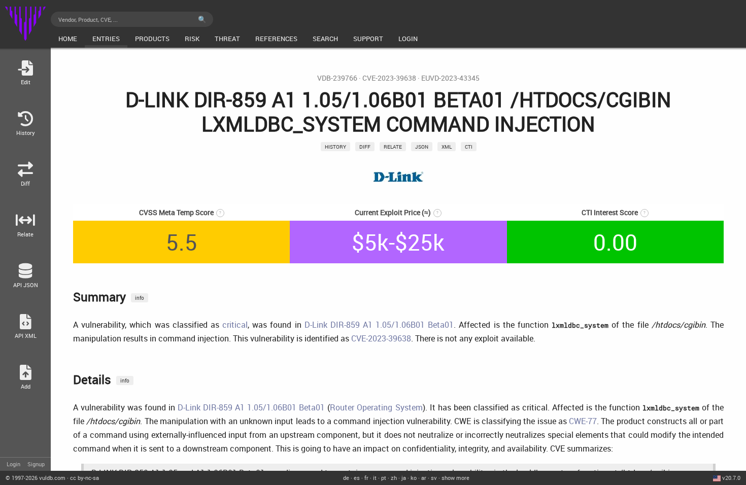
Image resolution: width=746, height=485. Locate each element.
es (357, 477)
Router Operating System (376, 407)
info (139, 297)
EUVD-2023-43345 (450, 78)
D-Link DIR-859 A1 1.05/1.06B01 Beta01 (379, 324)
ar (423, 477)
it (375, 477)
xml (447, 146)
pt (383, 477)
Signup (36, 464)
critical (235, 324)
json (421, 146)
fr (366, 477)
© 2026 (35, 477)
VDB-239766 (337, 78)
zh (394, 477)
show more (455, 477)
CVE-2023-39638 (389, 78)
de (346, 477)
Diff (364, 146)
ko (414, 477)
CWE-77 (583, 421)
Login (13, 464)
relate (393, 146)
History (335, 146)
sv (434, 477)
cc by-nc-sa (84, 477)
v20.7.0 (731, 477)
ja (403, 477)
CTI (468, 146)
